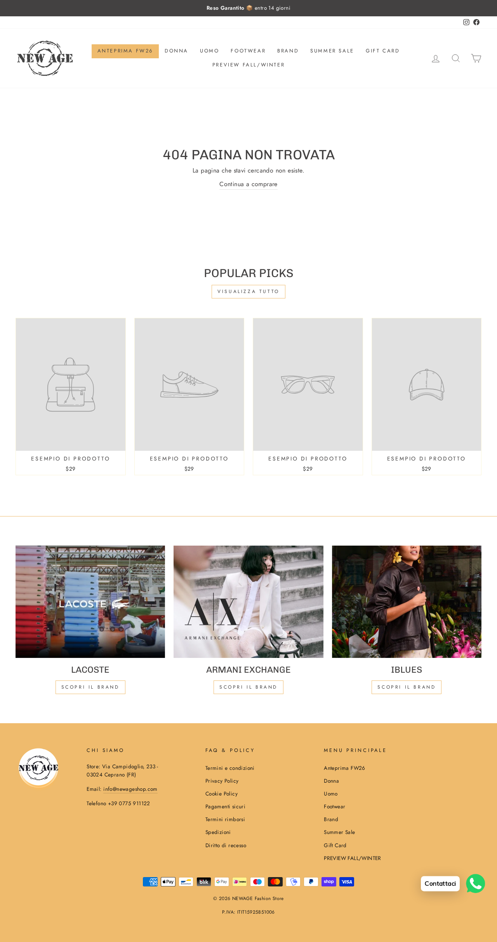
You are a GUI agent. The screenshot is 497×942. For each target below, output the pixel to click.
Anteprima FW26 (125, 50)
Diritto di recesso (225, 845)
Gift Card (383, 50)
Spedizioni (218, 832)
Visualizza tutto (248, 291)
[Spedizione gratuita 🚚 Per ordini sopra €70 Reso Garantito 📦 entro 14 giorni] (248, 8)
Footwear (248, 50)
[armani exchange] (248, 602)
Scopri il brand (406, 687)
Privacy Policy (222, 781)
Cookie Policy (221, 793)
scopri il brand (90, 687)
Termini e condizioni (230, 768)
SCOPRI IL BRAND (248, 687)
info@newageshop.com (130, 789)
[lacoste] (90, 602)
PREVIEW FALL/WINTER (248, 64)
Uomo (209, 50)
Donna (176, 50)
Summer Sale (332, 50)
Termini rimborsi (225, 819)
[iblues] (406, 602)
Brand (288, 50)
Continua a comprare (248, 184)
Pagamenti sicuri (225, 806)
